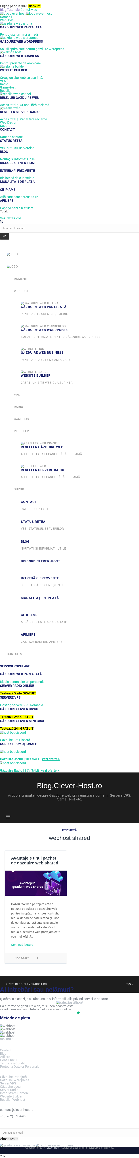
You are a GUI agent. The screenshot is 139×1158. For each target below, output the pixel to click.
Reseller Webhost (12, 1099)
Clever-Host (53, 1147)
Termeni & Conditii (13, 1063)
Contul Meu (28, 10)
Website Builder (11, 1096)
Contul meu (8, 1060)
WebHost (6, 20)
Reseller (6, 90)
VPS (3, 81)
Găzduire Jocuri (11, 1086)
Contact (5, 1050)
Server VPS (8, 1083)
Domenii (6, 17)
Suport (5, 126)
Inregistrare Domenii (14, 1093)
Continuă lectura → (24, 944)
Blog (3, 1053)
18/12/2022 (22, 958)
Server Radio (9, 1090)
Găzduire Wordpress (14, 1080)
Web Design (8, 122)
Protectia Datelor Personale (19, 1066)
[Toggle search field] (131, 816)
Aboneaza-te (9, 1138)
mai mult (6, 1039)
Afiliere (5, 1057)
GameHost (8, 87)
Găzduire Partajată (13, 1077)
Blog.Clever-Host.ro (69, 786)
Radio (4, 84)
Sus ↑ (129, 984)
